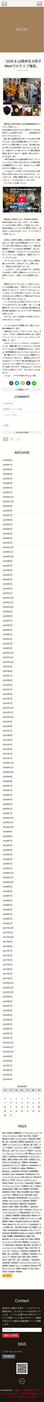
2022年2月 (8, 699)
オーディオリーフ (21, 1224)
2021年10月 (8, 717)
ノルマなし (6, 1195)
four (35, 1195)
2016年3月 (8, 1024)
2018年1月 (8, 923)
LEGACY (15, 1262)
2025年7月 (8, 515)
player (24, 1268)
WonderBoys (25, 1212)
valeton (16, 1159)
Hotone (38, 1183)
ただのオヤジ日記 (16, 1209)
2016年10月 (8, 992)
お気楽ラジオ (24, 1218)
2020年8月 (8, 781)
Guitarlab (31, 1204)
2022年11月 (8, 657)
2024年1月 (8, 593)
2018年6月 (8, 900)
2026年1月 (8, 492)
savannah (6, 1262)
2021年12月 (8, 708)
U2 (26, 1239)
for (36, 1248)
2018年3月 (8, 914)
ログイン (18, 1393)
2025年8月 (8, 511)
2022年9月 (8, 666)
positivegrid (23, 1156)
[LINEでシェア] (34, 383)
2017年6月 (8, 955)
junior (20, 1136)
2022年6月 (8, 680)
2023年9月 (8, 611)
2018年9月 (8, 887)
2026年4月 (8, 478)
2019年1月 (8, 868)
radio (31, 1239)
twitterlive (23, 1204)
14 (33, 1103)
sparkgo (33, 1254)
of (12, 1165)
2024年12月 (8, 547)
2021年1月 (8, 758)
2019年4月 (8, 854)
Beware (26, 1201)
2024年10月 (8, 556)
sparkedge (20, 1174)
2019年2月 (8, 864)
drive (29, 1257)
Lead (4, 1198)
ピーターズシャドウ (30, 1133)
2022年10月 (8, 662)
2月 (20, 1189)
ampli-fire (32, 1139)
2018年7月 (8, 896)
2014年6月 (8, 1070)
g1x (31, 1192)
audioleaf (16, 1171)
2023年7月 (8, 621)
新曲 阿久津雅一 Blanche (26, 1206)
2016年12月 (8, 983)
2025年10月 (8, 501)
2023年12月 (8, 598)
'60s (4, 1230)
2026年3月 (8, 483)
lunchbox (6, 1174)
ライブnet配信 (34, 1147)
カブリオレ (19, 1183)
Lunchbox (34, 1224)
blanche (5, 1239)
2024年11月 (8, 552)
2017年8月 (8, 946)
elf (14, 1260)
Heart (37, 1192)
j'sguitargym (30, 1174)
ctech (4, 1260)
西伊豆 (33, 1201)
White (18, 1268)
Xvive (13, 1192)
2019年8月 (8, 836)
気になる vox (8, 1150)
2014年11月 (8, 1047)
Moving (34, 1215)
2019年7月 (8, 841)
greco (12, 1139)
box (21, 1159)
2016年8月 (8, 1001)
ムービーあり (21, 1139)
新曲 (16, 1189)
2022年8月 (8, 671)
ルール (21, 1390)
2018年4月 (8, 909)
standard (18, 1245)
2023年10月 (8, 607)
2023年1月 (8, 648)
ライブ (17, 1165)
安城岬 (10, 1236)
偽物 (28, 1236)
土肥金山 (25, 1254)
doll (24, 1257)
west (22, 1239)
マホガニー (15, 1251)
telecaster (29, 1195)
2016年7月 (8, 1006)
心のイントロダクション (26, 1180)
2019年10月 (8, 827)
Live (12, 1174)
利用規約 (29, 1390)
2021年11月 (8, 712)
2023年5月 (8, 630)
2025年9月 (8, 506)
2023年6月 (8, 625)
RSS (8, 1275)
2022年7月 (8, 676)
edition (23, 1168)
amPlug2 (5, 1233)
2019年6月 (8, 845)
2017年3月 (8, 969)
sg (30, 1221)
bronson (24, 1251)
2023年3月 (8, 639)
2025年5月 (8, 524)
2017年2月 (8, 974)
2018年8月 (8, 891)
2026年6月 (8, 469)
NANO (34, 1257)
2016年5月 (8, 1015)
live (19, 1242)
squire (35, 1136)
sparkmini (34, 1165)
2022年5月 (8, 685)
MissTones (9, 1245)
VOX (32, 1248)
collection (23, 1230)
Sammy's (34, 1265)
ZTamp (9, 1133)
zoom (11, 1206)
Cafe (4, 1224)
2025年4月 (8, 529)
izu (25, 1136)
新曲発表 (17, 1133)
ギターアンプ (34, 1230)
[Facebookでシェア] (11, 383)
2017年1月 (8, 978)
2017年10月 (8, 937)
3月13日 (24, 1171)
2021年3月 (8, 749)
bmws (38, 1186)
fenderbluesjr (22, 1198)
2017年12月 (8, 928)
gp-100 (35, 1245)
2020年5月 (8, 795)
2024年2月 (8, 589)
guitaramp (33, 1251)
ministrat (18, 1221)
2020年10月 (8, 772)
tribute (9, 1147)
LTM (14, 1390)
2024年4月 (8, 579)
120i (9, 1260)
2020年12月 (8, 763)
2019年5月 (8, 850)
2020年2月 (8, 809)
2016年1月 (8, 1033)
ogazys (31, 1233)
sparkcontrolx (7, 1189)
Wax (18, 1192)
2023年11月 (8, 602)
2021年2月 (8, 754)
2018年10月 (8, 882)
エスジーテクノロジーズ (30, 1262)
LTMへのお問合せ (30, 1397)
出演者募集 (33, 1171)
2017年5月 (8, 960)
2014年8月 (8, 1061)
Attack (30, 1150)
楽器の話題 (25, 1215)
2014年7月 (8, 1065)
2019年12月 (8, 818)
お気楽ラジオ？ (28, 1186)
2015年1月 (8, 1038)
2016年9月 (8, 997)
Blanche (5, 1139)
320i (26, 1159)
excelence (6, 1165)
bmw (37, 1268)
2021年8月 (8, 726)
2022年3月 (8, 694)
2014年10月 (8, 1052)
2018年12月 (8, 873)
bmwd (4, 1183)
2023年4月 (8, 634)
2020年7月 (8, 786)
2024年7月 (8, 566)
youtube (11, 1271)
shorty (10, 1183)
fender (25, 1227)
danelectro (29, 1142)
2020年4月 (8, 799)
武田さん (25, 1165)
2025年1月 (8, 543)
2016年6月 (8, 1010)
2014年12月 (8, 1042)
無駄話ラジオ (18, 1195)
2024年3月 (8, 584)
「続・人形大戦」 (23, 1260)
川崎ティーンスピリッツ (12, 1145)
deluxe (20, 1248)
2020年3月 (8, 804)
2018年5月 (8, 905)
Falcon (13, 1257)
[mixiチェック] (22, 383)
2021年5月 (8, 740)
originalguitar (13, 1230)
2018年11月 (8, 877)
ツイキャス (18, 1147)
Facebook (8, 1357)
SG (32, 1268)
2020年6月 (8, 790)
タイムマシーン (15, 1201)
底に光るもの (27, 1177)
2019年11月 (8, 822)
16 (5, 1107)
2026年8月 (8, 460)
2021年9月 (8, 721)
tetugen (12, 1265)
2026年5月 (8, 474)
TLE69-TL (15, 1168)
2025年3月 (8, 533)
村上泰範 (25, 1192)
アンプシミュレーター (11, 1186)
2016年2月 (8, 1029)
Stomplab (11, 1198)
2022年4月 (8, 689)
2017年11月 (8, 932)
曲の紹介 (27, 1245)
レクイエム (14, 1239)
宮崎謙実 (16, 1215)
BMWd (26, 1189)
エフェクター (34, 1198)
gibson (10, 1224)
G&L (26, 1248)
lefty (4, 1133)
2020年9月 (8, 776)
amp (19, 1257)
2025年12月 (8, 497)
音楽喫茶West (19, 1236)
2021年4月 (8, 744)
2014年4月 (8, 1079)
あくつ (19, 1265)
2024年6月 (8, 570)
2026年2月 (8, 488)
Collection (13, 1156)
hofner (4, 1209)
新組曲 (5, 1265)
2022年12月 (8, 653)
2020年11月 (8, 767)
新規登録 (28, 1393)
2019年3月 (8, 859)
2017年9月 (8, 942)
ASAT (4, 1271)
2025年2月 (8, 538)
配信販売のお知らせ (19, 1233)
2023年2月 (8, 644)
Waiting (19, 1271)
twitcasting (13, 1204)
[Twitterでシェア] (17, 383)
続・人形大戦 (16, 1227)
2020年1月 (8, 813)
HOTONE (34, 1189)
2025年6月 (8, 520)
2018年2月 (8, 919)
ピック (38, 1142)
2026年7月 (8, 465)
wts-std (35, 1221)
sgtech (5, 1206)
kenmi (25, 1221)
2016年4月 (8, 1020)
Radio (11, 1221)
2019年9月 (8, 831)
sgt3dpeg (6, 1192)
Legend (26, 1265)
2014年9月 (8, 1056)
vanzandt (35, 1260)
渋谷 (26, 1147)
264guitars (33, 1162)
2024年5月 (8, 575)
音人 (29, 1136)
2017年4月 (8, 964)
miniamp (27, 1209)
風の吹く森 (27, 1145)
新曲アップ (37, 1227)
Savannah (29, 1183)
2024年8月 (8, 561)
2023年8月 (8, 616)
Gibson (5, 1204)
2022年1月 (8, 703)
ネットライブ (20, 1150)
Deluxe (5, 1201)
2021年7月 (8, 731)
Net (33, 1236)
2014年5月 (8, 1075)
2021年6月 (8, 735)
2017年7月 (8, 951)
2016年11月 (8, 987)
